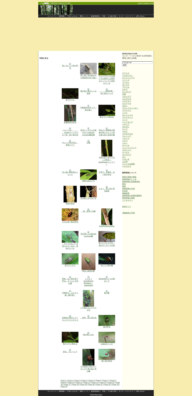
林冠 (124, 184)
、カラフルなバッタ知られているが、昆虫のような (70, 246)
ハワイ (125, 113)
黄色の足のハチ (88, 181)
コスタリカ (126, 99)
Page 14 (103, 382)
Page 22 (107, 384)
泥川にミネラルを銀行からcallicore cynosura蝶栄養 (88, 132)
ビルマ (125, 89)
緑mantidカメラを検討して (107, 280)
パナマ (125, 141)
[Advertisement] (96, 34)
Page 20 (91, 384)
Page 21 (99, 384)
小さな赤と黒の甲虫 (70, 222)
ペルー (125, 143)
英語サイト (126, 207)
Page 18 (75, 384)
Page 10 (71, 382)
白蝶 (88, 143)
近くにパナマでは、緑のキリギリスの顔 (107, 244)
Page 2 (70, 380)
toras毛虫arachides (106, 226)
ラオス (125, 131)
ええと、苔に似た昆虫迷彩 (107, 190)
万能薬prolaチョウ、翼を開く (88, 109)
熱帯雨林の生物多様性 (131, 182)
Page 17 (67, 384)
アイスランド (127, 117)
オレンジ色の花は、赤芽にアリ (70, 144)
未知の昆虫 (70, 203)
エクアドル (126, 103)
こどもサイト (127, 200)
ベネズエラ (126, 166)
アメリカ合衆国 (128, 164)
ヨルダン (125, 127)
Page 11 (79, 382)
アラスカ (125, 73)
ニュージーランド (129, 148)
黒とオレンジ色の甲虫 (70, 67)
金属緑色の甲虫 (70, 122)
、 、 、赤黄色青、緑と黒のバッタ (106, 92)
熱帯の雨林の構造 (129, 177)
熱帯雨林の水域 (128, 189)
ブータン (125, 82)
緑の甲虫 (106, 327)
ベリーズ (125, 80)
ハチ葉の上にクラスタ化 (88, 309)
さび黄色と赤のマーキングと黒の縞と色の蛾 (88, 369)
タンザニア (126, 155)
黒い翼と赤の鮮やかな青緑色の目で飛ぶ (88, 76)
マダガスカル (127, 134)
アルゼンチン (127, 75)
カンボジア (126, 92)
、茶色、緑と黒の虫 (88, 318)
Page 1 (63, 380)
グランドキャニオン (130, 108)
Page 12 (87, 382)
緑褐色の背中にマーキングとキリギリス (70, 319)
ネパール (125, 145)
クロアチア (126, 101)
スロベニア (126, 150)
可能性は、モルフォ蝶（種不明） (70, 294)
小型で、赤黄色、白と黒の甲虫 (107, 173)
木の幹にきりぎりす (88, 198)
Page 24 (64, 386)
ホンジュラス (127, 115)
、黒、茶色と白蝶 (88, 211)
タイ (124, 157)
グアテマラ (126, 110)
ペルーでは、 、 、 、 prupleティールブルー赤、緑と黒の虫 (70, 132)
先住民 (125, 191)
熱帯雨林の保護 (128, 198)
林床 (124, 186)
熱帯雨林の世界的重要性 (132, 196)
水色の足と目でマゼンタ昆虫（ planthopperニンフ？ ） (107, 161)
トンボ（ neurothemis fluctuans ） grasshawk (88, 282)
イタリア (125, 124)
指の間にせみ (88, 335)
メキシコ (125, 138)
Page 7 (105, 380)
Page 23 (115, 384)
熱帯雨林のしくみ (129, 179)
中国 (124, 94)
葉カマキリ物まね (107, 117)
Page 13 (95, 382)
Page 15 (111, 382)
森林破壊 (125, 193)
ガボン (125, 106)
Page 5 (91, 380)
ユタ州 (125, 162)
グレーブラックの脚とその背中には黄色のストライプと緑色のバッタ (107, 79)
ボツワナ (125, 85)
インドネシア (127, 122)
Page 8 (112, 380)
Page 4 (84, 380)
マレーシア (126, 136)
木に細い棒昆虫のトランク (70, 173)
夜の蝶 (106, 293)
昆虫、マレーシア (70, 352)
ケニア (125, 129)
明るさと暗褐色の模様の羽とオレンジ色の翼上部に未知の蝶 (107, 132)
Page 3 (77, 380)
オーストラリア (128, 78)
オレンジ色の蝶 (107, 265)
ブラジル (125, 87)
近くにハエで (70, 265)
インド (125, 120)
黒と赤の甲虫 (106, 361)
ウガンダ (125, 159)
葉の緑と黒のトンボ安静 (88, 92)
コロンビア (126, 96)
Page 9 (63, 382)
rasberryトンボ (107, 344)
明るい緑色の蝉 (88, 271)
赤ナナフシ (70, 100)
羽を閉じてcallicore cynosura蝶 (88, 235)
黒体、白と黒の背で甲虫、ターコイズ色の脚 (70, 281)
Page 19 (83, 384)
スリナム (125, 152)
